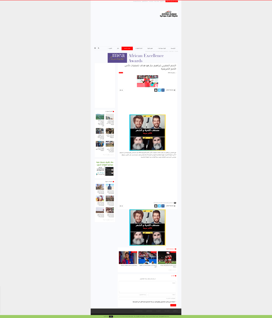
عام (118, 48)
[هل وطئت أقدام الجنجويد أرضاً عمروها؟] (110, 131)
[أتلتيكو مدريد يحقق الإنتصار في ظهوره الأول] (147, 257)
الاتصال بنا (151, 1)
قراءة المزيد (106, 316)
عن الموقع (162, 1)
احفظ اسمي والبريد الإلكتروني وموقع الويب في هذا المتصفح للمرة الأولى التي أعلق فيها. (153, 302)
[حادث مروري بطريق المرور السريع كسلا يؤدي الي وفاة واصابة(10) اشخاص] (100, 131)
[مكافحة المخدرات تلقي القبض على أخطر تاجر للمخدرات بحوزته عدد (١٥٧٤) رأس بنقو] (110, 144)
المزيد (110, 48)
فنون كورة (150, 48)
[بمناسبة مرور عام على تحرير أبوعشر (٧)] (100, 187)
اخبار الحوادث (138, 48)
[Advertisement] (121, 14)
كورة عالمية (127, 48)
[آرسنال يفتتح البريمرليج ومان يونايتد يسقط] (167, 257)
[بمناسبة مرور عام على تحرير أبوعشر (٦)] (110, 198)
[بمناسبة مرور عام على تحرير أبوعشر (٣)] (100, 210)
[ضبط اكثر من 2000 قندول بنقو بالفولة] (100, 144)
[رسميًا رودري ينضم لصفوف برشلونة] (128, 257)
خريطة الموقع (145, 1)
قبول (111, 316)
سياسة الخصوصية (137, 1)
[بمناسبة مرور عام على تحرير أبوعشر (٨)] (110, 187)
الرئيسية (173, 48)
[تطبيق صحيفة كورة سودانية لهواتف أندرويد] (105, 168)
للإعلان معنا (156, 1)
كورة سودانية (162, 48)
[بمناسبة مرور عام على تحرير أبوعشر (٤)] (110, 210)
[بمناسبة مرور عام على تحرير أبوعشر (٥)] (100, 198)
